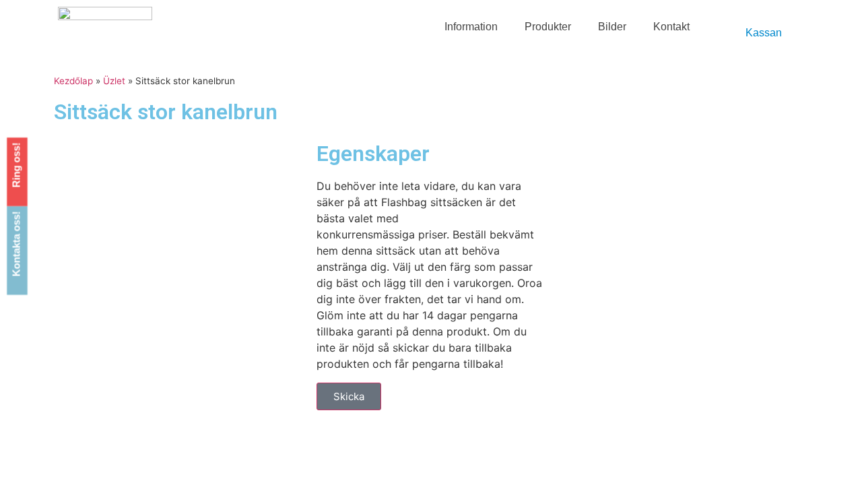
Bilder (612, 26)
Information (471, 26)
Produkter (548, 26)
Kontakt (671, 26)
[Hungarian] (735, 21)
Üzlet (114, 80)
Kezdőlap (73, 80)
